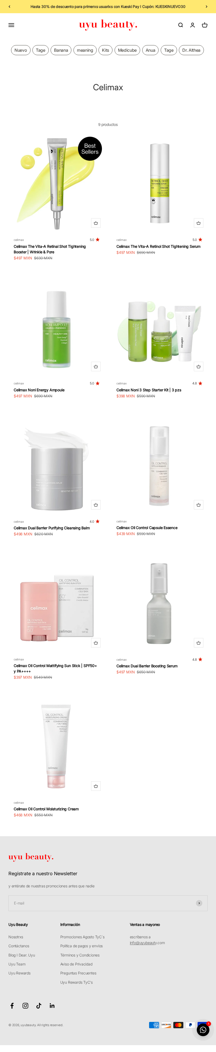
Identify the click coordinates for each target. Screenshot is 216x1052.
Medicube (127, 50)
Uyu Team (16, 964)
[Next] (207, 6)
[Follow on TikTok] (38, 1005)
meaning (85, 50)
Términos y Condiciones (80, 955)
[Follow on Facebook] (12, 1005)
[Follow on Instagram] (25, 1005)
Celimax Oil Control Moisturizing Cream (46, 809)
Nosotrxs (15, 937)
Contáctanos (18, 946)
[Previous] (9, 6)
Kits (105, 50)
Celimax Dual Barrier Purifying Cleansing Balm (52, 528)
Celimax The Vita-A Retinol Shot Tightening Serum (158, 246)
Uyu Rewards (19, 973)
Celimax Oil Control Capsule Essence (147, 527)
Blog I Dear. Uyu (21, 955)
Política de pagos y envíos (81, 946)
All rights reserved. (50, 1025)
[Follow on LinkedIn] (52, 1005)
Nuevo (20, 50)
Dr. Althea (191, 50)
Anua (150, 50)
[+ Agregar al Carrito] (96, 223)
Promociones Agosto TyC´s (82, 937)
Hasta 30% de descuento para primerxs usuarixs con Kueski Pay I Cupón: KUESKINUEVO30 (108, 6)
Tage (40, 50)
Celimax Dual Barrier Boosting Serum (147, 666)
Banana (61, 50)
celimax (19, 240)
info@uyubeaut (142, 942)
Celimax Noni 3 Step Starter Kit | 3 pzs (148, 390)
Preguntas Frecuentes (78, 973)
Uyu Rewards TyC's (76, 982)
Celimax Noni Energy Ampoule (39, 390)
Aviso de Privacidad (76, 964)
